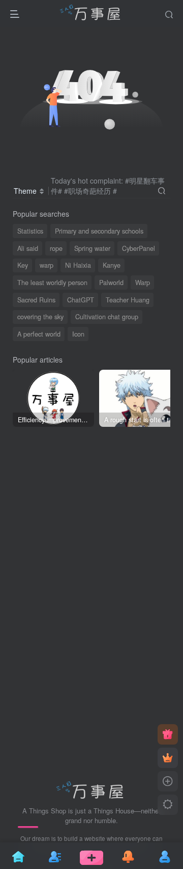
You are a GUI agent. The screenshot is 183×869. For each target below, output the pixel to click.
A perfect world (38, 334)
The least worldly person (52, 282)
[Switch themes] (168, 805)
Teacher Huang (127, 299)
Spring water (92, 248)
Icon (78, 334)
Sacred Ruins (36, 299)
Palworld (111, 282)
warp (46, 265)
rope (56, 248)
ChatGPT (80, 299)
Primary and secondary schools (99, 231)
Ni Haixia (78, 265)
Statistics (30, 231)
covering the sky (40, 316)
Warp (142, 282)
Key (22, 265)
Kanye (111, 265)
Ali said (27, 248)
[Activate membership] (168, 758)
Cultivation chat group (106, 316)
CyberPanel (138, 248)
